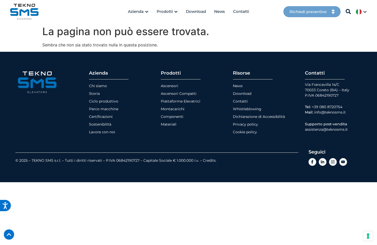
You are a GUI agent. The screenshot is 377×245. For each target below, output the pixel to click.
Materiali (168, 124)
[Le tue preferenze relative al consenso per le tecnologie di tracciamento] (368, 236)
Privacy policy (245, 124)
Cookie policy (245, 132)
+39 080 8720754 (327, 107)
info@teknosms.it (330, 112)
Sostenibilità (100, 124)
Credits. (209, 160)
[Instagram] (333, 162)
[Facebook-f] (312, 162)
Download (242, 93)
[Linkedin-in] (322, 162)
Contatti (240, 101)
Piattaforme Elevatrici (180, 101)
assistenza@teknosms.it (326, 129)
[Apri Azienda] (146, 12)
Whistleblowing (247, 109)
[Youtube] (343, 162)
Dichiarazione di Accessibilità (259, 116)
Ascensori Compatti (178, 93)
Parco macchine (103, 109)
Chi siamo (98, 86)
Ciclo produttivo (103, 101)
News (238, 86)
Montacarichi (172, 109)
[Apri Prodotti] (176, 12)
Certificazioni (101, 116)
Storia (94, 93)
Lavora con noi (102, 132)
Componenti (172, 116)
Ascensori (169, 86)
